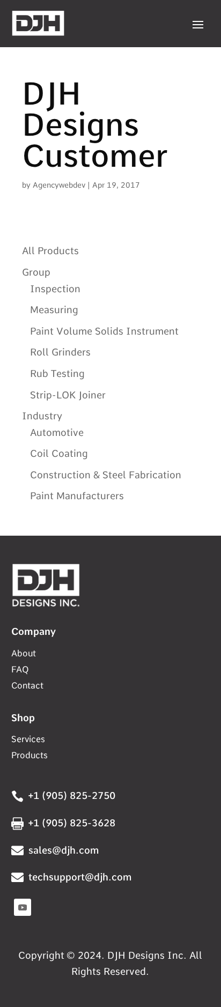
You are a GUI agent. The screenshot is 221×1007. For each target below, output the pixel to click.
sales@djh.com (63, 850)
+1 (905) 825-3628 (71, 822)
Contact (27, 686)
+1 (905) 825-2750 (71, 795)
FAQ (19, 670)
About (23, 654)
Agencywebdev (59, 185)
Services (28, 740)
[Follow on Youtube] (22, 907)
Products (29, 756)
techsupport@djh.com (79, 877)
